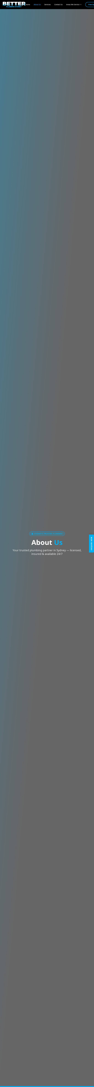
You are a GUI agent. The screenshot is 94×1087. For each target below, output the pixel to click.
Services (47, 4)
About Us (37, 4)
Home (28, 4)
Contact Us (58, 4)
